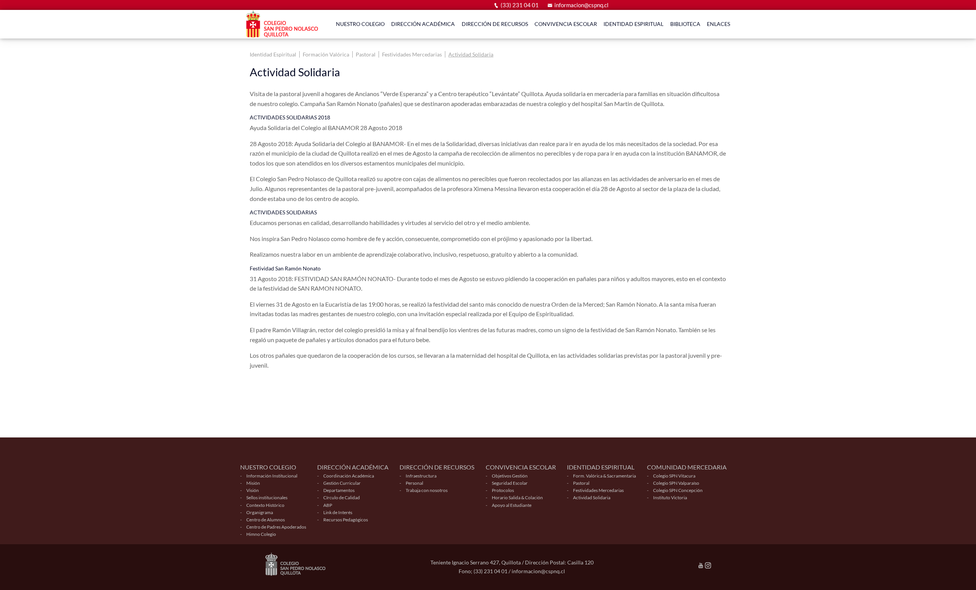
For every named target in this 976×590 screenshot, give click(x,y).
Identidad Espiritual (273, 54)
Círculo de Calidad (341, 497)
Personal (414, 483)
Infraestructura (421, 476)
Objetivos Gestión (510, 476)
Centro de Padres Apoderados (276, 527)
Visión (252, 490)
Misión (253, 483)
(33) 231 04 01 (520, 5)
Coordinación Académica (348, 476)
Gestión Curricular (342, 483)
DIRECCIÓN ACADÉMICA (423, 24)
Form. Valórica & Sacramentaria (604, 476)
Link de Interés (337, 512)
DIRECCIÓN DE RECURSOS (495, 24)
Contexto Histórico (265, 505)
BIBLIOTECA (685, 24)
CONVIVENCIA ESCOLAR (566, 24)
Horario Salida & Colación (517, 497)
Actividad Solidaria (470, 54)
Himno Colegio (261, 534)
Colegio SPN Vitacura (674, 476)
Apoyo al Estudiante (511, 505)
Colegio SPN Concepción (678, 490)
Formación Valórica (326, 54)
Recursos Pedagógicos (345, 519)
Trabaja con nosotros (427, 490)
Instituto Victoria (670, 497)
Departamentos (339, 490)
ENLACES (718, 24)
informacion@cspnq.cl (581, 5)
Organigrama (259, 512)
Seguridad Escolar (510, 483)
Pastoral (366, 54)
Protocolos (503, 490)
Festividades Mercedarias (412, 54)
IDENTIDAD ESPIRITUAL (633, 24)
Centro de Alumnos (265, 519)
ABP (327, 505)
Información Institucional (271, 476)
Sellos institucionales (266, 497)
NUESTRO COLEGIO (360, 24)
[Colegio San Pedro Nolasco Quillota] (284, 24)
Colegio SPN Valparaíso (676, 483)
